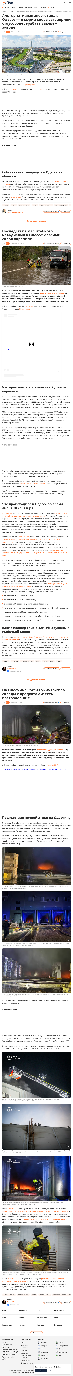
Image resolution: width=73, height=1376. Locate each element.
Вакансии (24, 1345)
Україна (6, 7)
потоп (59, 661)
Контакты (24, 1348)
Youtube (44, 1343)
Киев (4, 1318)
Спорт (36, 7)
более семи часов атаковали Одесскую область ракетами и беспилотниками (35, 1211)
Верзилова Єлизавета (15, 212)
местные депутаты (61, 205)
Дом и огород (59, 1310)
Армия (21, 7)
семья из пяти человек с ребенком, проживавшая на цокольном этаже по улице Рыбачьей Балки (35, 553)
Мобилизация (41, 1318)
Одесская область (46, 205)
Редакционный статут (10, 1352)
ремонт (6, 661)
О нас (23, 1342)
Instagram (29, 306)
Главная (4, 11)
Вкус (38, 1310)
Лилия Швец (11, 668)
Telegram (44, 1346)
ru (65, 3)
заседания (37, 89)
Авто (4, 1310)
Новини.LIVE (15, 89)
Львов (21, 1318)
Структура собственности (26, 1354)
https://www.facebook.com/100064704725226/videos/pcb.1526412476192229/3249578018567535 (34, 769)
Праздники (58, 1325)
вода (37, 661)
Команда (24, 1358)
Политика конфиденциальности (10, 1348)
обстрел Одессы (44, 1294)
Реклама (24, 1350)
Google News (63, 1346)
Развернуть (36, 1333)
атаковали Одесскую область (50, 749)
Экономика (28, 7)
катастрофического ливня (52, 293)
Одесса (11, 11)
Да (41, 1371)
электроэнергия (24, 205)
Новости (13, 7)
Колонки (43, 7)
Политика (40, 1325)
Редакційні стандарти (10, 1354)
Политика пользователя (7, 1343)
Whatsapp (44, 1359)
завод (13, 205)
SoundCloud (63, 1352)
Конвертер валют (27, 1363)
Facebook (44, 1355)
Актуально (23, 1310)
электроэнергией (28, 84)
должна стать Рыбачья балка (32, 483)
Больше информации (57, 1371)
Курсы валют (25, 1360)
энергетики (16, 197)
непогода (15, 661)
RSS (60, 1355)
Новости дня (7, 1325)
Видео (52, 7)
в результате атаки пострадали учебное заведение (43, 1219)
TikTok (61, 1343)
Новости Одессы (48, 661)
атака (34, 1294)
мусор (35, 205)
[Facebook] (8, 671)
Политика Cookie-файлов (8, 1358)
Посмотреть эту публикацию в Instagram (16, 349)
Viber (43, 1349)
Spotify (61, 1349)
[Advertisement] (34, 102)
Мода (56, 1318)
